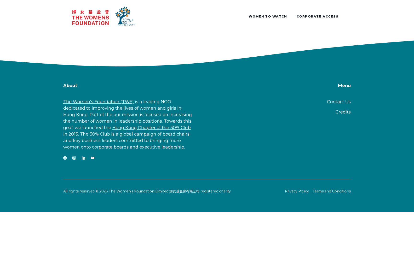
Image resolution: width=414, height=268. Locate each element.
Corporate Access (317, 16)
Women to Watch (268, 16)
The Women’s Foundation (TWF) (98, 101)
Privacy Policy (297, 191)
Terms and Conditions (332, 191)
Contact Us (339, 101)
